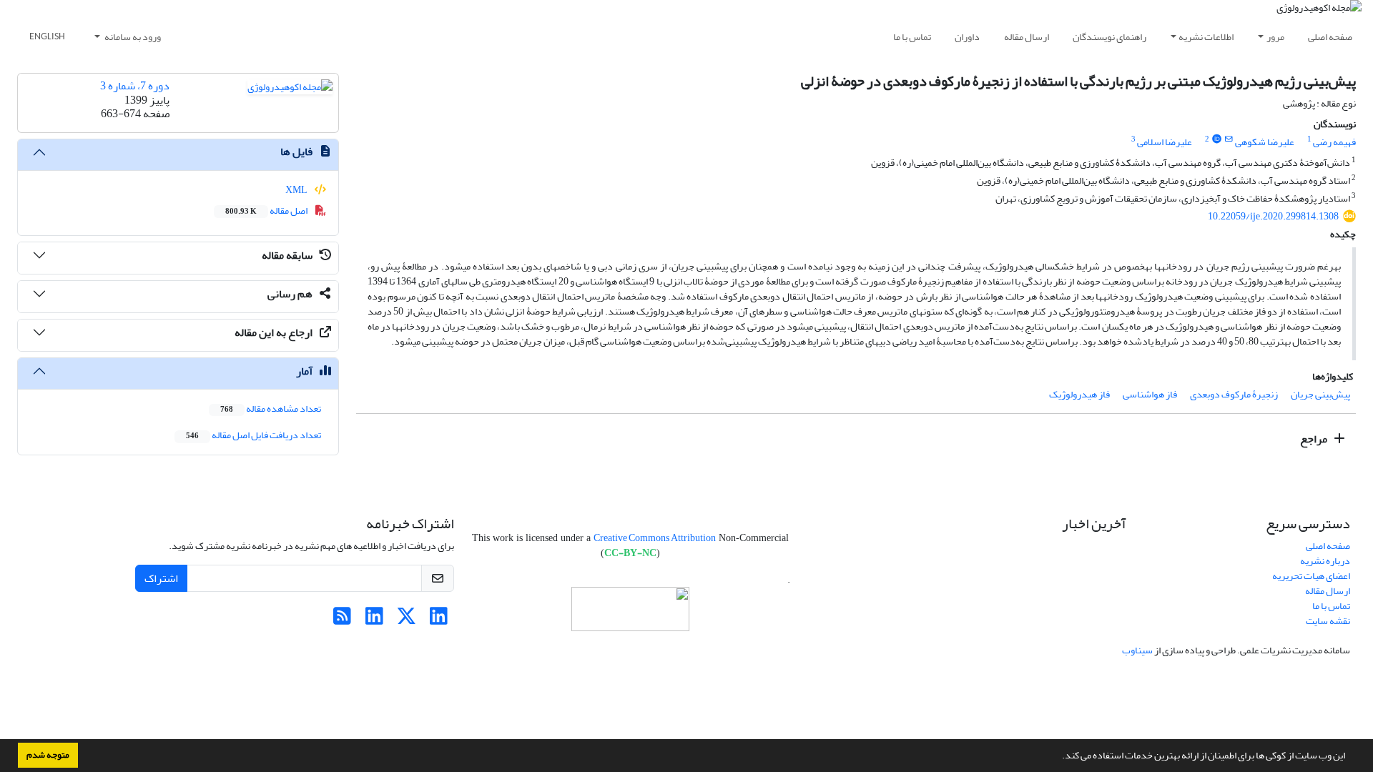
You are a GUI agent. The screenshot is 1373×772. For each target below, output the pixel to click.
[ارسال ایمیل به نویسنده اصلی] (1229, 139)
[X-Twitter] (406, 620)
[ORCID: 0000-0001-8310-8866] (1216, 139)
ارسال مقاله (1026, 36)
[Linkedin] (438, 620)
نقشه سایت (1328, 620)
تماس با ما (912, 36)
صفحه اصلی (1330, 36)
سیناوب (1137, 650)
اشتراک (161, 578)
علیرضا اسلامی (1164, 142)
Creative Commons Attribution (655, 538)
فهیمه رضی (1334, 142)
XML (297, 189)
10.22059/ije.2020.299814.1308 (1273, 216)
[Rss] (342, 620)
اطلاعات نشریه (1206, 36)
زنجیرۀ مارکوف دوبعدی (1234, 394)
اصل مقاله (267, 210)
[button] (1058, 757)
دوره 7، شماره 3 (134, 85)
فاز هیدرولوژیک (1079, 394)
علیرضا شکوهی (1264, 142)
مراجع (1314, 439)
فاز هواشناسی (1150, 394)
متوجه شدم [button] (47, 754)
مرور (1275, 36)
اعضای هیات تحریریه (1311, 575)
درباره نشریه (1325, 560)
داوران (967, 36)
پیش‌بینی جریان (1320, 394)
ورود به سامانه (132, 36)
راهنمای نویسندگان (1109, 36)
